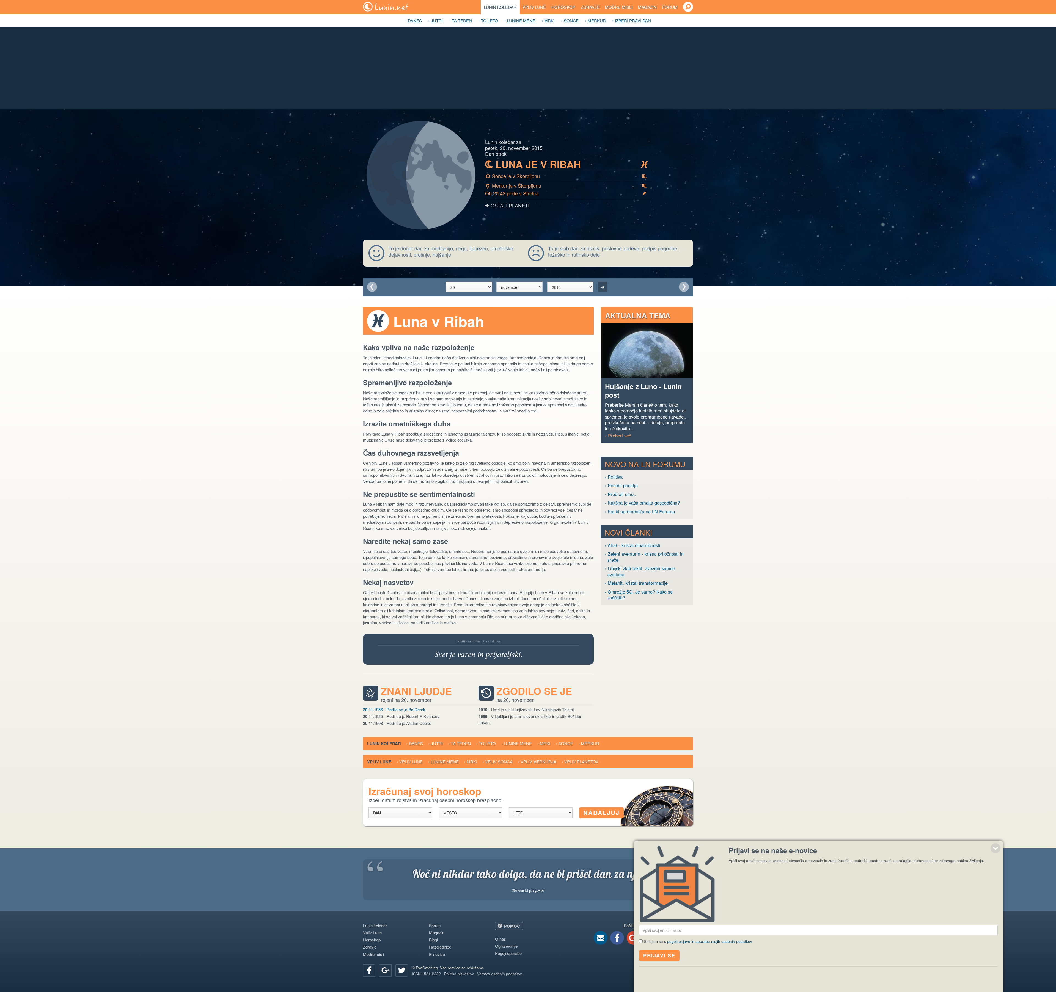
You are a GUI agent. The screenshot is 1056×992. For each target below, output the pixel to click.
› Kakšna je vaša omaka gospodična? (642, 503)
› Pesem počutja (621, 485)
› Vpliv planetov (580, 761)
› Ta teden (460, 20)
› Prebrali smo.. (620, 494)
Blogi (433, 940)
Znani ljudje (416, 691)
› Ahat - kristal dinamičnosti (632, 545)
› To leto (488, 20)
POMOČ (512, 926)
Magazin (647, 7)
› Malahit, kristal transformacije (636, 583)
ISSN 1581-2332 (426, 973)
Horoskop (563, 7)
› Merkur (595, 20)
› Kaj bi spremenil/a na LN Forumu (640, 511)
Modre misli (618, 7)
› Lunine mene (520, 20)
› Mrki (548, 20)
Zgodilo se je (534, 691)
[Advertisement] (528, 68)
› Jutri (435, 20)
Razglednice (440, 947)
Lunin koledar (500, 7)
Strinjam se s (698, 941)
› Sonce (570, 20)
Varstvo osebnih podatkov (499, 973)
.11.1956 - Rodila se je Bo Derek (394, 709)
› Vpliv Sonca (498, 761)
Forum (670, 7)
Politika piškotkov (459, 973)
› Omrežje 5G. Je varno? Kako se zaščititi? (639, 595)
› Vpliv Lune (410, 761)
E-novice (437, 954)
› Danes (413, 20)
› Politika (614, 477)
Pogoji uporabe (508, 953)
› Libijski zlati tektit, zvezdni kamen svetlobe (640, 571)
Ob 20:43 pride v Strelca (565, 193)
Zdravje (590, 7)
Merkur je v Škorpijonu (566, 185)
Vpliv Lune (534, 7)
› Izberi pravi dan (631, 20)
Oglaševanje (506, 946)
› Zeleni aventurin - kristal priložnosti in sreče (644, 557)
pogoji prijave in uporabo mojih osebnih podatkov (709, 941)
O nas (500, 939)
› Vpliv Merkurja (537, 761)
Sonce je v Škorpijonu (566, 175)
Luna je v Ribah (566, 164)
